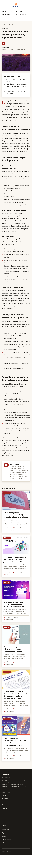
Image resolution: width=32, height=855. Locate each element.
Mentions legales (7, 839)
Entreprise (6, 14)
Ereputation (5, 802)
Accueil (3, 24)
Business (5, 11)
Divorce (23, 14)
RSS (3, 842)
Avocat (4, 18)
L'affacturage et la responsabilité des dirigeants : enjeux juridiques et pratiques (15, 515)
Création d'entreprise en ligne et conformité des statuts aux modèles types (13, 604)
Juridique (13, 11)
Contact (4, 836)
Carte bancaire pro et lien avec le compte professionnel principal (12, 649)
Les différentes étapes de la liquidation (17, 84)
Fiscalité (15, 14)
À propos (20, 478)
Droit (21, 11)
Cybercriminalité (7, 819)
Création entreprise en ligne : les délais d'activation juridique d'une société (14, 559)
